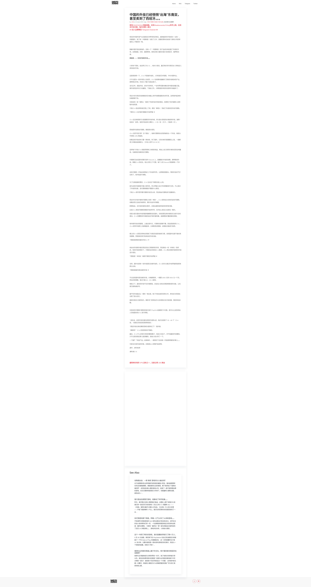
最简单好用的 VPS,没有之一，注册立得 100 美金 (147, 363)
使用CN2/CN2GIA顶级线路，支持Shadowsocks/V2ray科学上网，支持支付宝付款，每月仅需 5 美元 (155, 26)
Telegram (187, 3)
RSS (180, 3)
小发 (132, 22)
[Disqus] (155, 398)
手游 (159, 22)
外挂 (148, 22)
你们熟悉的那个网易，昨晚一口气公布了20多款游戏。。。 (154, 518)
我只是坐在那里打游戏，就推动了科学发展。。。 (151, 499)
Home (174, 3)
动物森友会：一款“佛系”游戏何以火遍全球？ (150, 480)
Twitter (195, 3)
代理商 (152, 22)
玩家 (162, 22)
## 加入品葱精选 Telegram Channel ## (144, 30)
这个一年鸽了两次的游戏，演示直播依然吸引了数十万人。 (155, 535)
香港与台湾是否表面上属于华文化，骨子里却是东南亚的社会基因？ (155, 552)
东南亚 (156, 22)
